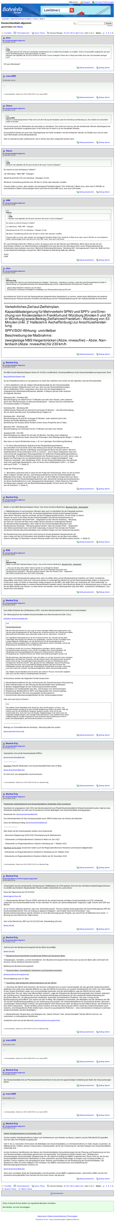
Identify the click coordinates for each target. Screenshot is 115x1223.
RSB (8, 550)
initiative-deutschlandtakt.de (15, 619)
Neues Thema (39, 33)
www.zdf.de (8, 926)
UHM (8, 200)
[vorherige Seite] (103, 33)
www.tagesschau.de (12, 896)
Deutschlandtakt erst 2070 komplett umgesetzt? (20, 878)
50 (68, 33)
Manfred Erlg (12, 362)
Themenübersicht (23, 33)
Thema (35, 19)
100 (71, 33)
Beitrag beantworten (86, 67)
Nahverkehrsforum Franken (21, 19)
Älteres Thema (26, 1189)
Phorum (46, 1219)
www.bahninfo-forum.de (14, 732)
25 (64, 33)
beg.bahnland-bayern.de (14, 377)
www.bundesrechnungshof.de (16, 974)
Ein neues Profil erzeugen (104, 2)
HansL (20, 27)
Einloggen (86, 2)
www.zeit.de (9, 951)
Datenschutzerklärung (57, 1216)
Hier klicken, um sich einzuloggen (16, 1207)
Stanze (9, 106)
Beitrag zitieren (104, 67)
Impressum (41, 1216)
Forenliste (8, 33)
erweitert (110, 25)
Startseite (5, 19)
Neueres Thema (10, 1189)
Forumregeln (72, 1216)
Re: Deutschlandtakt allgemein (14, 40)
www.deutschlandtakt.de (14, 757)
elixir (8, 38)
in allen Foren (79, 33)
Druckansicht (58, 1193)
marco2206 (11, 76)
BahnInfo (76, 1219)
